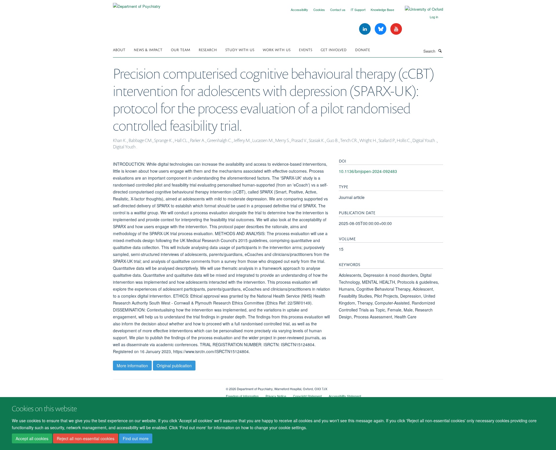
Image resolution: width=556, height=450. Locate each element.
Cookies (319, 9)
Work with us (276, 49)
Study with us (239, 49)
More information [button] (132, 365)
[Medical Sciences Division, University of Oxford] (165, 386)
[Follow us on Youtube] (396, 29)
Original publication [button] (174, 365)
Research (208, 49)
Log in (434, 16)
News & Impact (148, 49)
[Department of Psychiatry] (136, 4)
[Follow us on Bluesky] (381, 29)
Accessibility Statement (345, 396)
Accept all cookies (32, 439)
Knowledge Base (382, 9)
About (119, 49)
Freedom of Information (242, 396)
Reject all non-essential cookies (85, 439)
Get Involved (334, 49)
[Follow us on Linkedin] (365, 29)
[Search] (440, 50)
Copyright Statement (307, 396)
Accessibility (299, 9)
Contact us (337, 9)
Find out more (136, 439)
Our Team (180, 49)
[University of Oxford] (419, 9)
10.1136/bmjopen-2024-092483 (368, 171)
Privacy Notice (276, 396)
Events (305, 49)
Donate (362, 49)
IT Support (358, 9)
